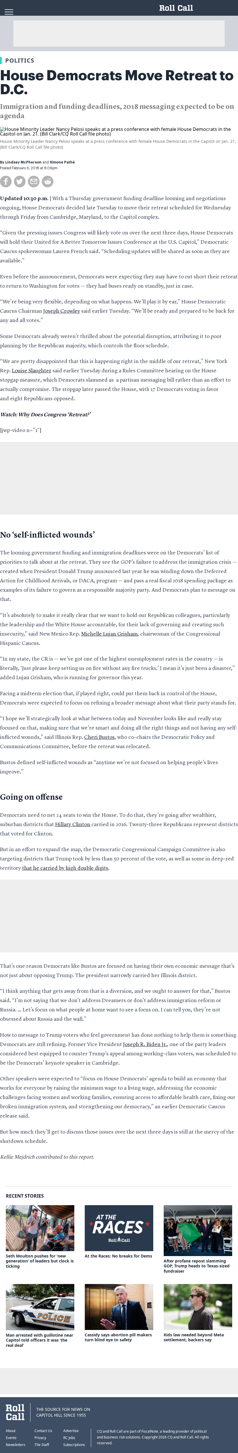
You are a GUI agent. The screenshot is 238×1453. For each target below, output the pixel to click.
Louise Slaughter (31, 371)
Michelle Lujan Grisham (109, 634)
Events (11, 1437)
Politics (19, 60)
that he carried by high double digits (65, 868)
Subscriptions (74, 1444)
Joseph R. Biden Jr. (145, 1044)
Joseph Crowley (61, 311)
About (10, 1430)
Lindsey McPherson (23, 162)
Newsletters (15, 1444)
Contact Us (43, 1430)
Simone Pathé (62, 162)
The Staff (42, 1444)
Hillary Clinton (72, 824)
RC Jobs (69, 1437)
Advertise (71, 1430)
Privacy (40, 1437)
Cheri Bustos (99, 737)
